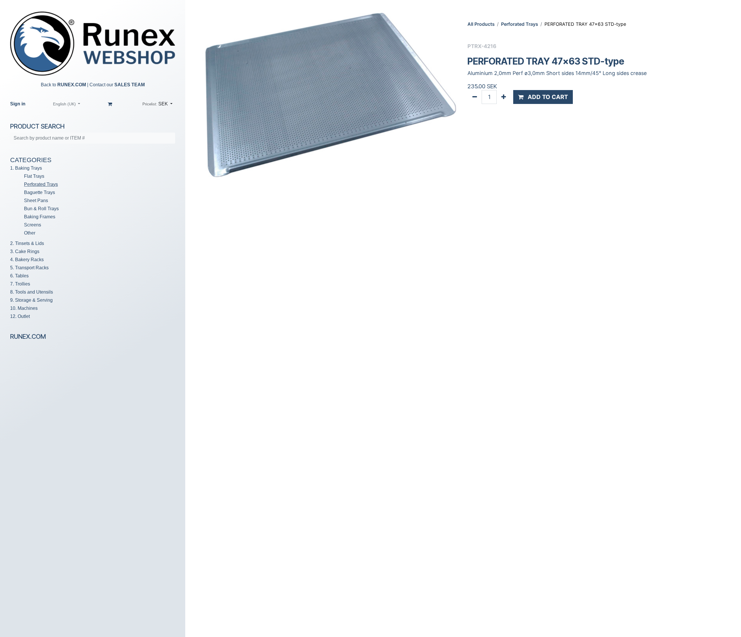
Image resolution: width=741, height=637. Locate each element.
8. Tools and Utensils (31, 292)
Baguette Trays (39, 192)
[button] (157, 103)
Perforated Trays (41, 184)
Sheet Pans (36, 200)
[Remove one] (474, 97)
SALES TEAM (129, 84)
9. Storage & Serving (31, 300)
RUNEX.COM (71, 84)
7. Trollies (20, 283)
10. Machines (24, 308)
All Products (481, 24)
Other (29, 232)
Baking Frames (39, 216)
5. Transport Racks (29, 267)
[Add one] (503, 97)
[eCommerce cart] (110, 104)
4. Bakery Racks (27, 259)
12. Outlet (20, 316)
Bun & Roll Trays (41, 208)
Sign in (17, 103)
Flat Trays (34, 176)
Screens (32, 224)
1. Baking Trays (26, 168)
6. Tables (19, 275)
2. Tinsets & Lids (27, 243)
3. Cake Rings (24, 251)
